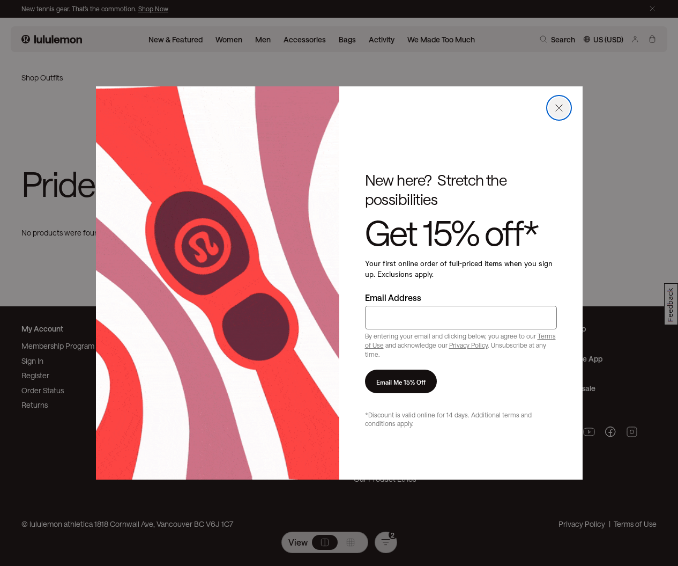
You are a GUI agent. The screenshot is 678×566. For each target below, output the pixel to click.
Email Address (393, 297)
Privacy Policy (468, 345)
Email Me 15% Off (401, 381)
